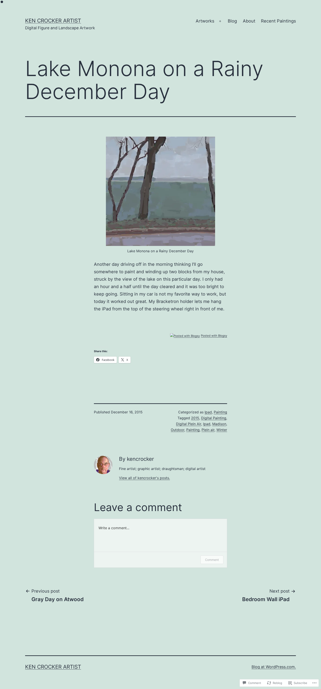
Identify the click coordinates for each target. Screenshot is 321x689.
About (249, 21)
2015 (195, 418)
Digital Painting (213, 418)
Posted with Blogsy (214, 335)
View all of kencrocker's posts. (144, 478)
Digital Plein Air (188, 424)
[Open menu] (220, 21)
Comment (212, 560)
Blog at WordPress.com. (274, 667)
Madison (219, 424)
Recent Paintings (278, 21)
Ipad (208, 412)
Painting (220, 412)
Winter (221, 430)
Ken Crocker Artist (53, 20)
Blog (232, 21)
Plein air (208, 430)
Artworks (205, 21)
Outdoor (177, 430)
